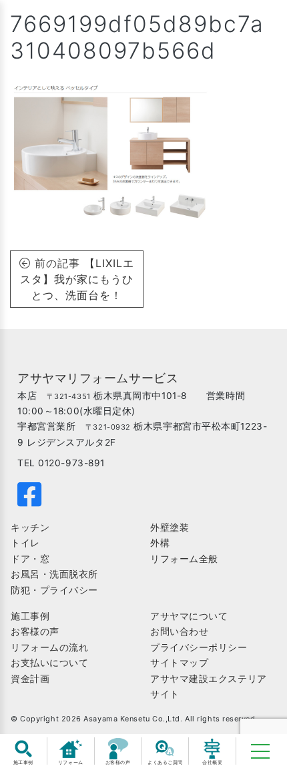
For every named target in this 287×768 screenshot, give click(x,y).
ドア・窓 (30, 559)
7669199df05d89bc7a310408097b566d (137, 37)
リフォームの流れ (49, 647)
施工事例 (30, 616)
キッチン (30, 527)
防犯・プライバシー (54, 590)
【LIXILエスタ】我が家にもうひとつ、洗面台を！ (77, 279)
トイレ (25, 543)
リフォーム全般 (184, 559)
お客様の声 (35, 631)
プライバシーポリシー (199, 647)
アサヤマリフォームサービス (97, 378)
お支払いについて (49, 662)
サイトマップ (179, 662)
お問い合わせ (179, 631)
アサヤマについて (189, 616)
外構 (160, 543)
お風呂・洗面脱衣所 (54, 574)
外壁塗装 (169, 527)
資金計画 (30, 678)
